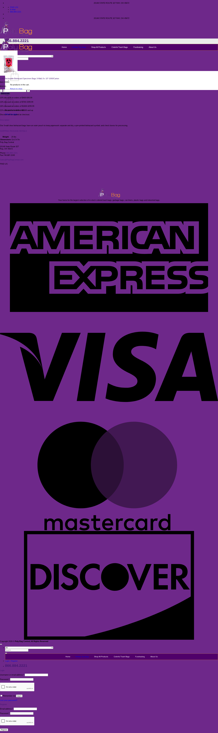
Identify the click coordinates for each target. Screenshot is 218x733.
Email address (6, 709)
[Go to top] (1, 644)
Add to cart (5, 93)
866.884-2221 (12, 153)
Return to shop (16, 89)
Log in (19, 696)
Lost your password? (8, 700)
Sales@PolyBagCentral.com (12, 160)
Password (5, 679)
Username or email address (12, 675)
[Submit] (6, 653)
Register (4, 730)
